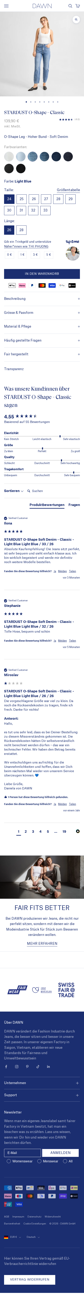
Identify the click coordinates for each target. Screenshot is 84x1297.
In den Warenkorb (42, 273)
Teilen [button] (72, 571)
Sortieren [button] (12, 491)
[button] (18, 832)
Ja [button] (55, 571)
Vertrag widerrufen (29, 1279)
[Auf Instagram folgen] (17, 1067)
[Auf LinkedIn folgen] (48, 1067)
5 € (48, 254)
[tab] (47, 505)
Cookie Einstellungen (34, 1224)
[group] (42, 416)
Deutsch (31, 1237)
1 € (22, 254)
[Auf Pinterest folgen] (27, 1067)
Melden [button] (62, 571)
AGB (6, 1217)
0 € (9, 254)
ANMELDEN (60, 1153)
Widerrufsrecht (53, 1217)
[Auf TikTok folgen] (38, 1067)
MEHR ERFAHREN (42, 943)
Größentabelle (68, 190)
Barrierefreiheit (12, 1224)
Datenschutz (34, 1217)
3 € (35, 254)
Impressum (18, 1217)
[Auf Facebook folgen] (6, 1067)
